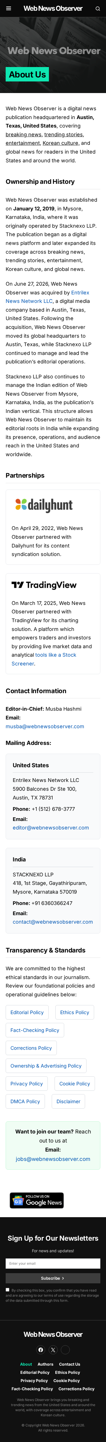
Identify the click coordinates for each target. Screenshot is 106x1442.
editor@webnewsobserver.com (51, 828)
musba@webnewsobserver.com (45, 726)
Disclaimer (68, 1101)
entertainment (23, 143)
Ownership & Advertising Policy (46, 1066)
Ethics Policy (74, 1012)
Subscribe (50, 1278)
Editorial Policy (27, 1012)
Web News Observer (52, 8)
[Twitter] (53, 1349)
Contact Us (69, 1364)
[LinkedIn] (65, 1349)
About (26, 1364)
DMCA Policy (25, 1101)
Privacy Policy (26, 1084)
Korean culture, (61, 143)
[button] (9, 8)
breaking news (24, 134)
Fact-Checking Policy (34, 1030)
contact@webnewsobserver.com (53, 922)
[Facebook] (40, 1349)
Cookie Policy (74, 1084)
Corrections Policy (31, 1048)
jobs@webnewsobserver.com (53, 1159)
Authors (45, 1364)
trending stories (63, 134)
